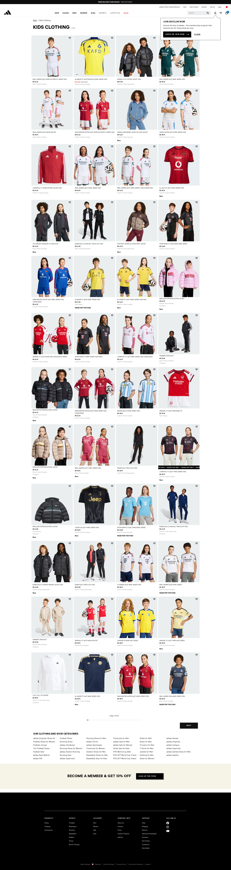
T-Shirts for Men (147, 749)
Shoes (47, 823)
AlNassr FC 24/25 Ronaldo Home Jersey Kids (91, 79)
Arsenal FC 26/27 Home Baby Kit (170, 411)
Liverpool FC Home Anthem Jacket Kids (47, 188)
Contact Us (145, 844)
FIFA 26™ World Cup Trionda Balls (125, 755)
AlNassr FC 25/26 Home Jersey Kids (87, 299)
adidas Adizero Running (70, 752)
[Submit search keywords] (207, 13)
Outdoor (71, 837)
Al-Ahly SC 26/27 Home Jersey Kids (171, 188)
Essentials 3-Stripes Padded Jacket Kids (48, 585)
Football (72, 823)
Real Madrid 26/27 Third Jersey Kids (88, 468)
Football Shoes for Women (44, 742)
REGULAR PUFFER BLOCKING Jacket (172, 298)
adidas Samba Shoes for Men (178, 752)
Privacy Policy (121, 864)
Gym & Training (74, 844)
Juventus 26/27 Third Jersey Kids (87, 527)
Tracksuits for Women (95, 749)
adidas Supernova (67, 759)
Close (197, 34)
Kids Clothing (45, 21)
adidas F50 (37, 759)
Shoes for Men (146, 742)
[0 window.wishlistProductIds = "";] (221, 13)
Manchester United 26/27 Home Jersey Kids (133, 696)
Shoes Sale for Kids (121, 749)
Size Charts (146, 841)
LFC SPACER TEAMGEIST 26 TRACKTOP (45, 244)
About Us (121, 823)
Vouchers (145, 837)
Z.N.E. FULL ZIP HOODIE (40, 695)
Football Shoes (66, 738)
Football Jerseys (40, 745)
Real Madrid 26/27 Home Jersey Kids (88, 188)
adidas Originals (173, 742)
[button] (57, 13)
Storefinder (146, 848)
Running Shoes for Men (96, 738)
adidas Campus (172, 745)
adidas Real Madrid (41, 755)
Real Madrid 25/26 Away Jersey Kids (172, 696)
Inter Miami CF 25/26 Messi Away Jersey (173, 244)
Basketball (72, 834)
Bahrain (98, 864)
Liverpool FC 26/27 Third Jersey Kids (172, 472)
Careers (120, 826)
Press (120, 830)
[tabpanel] (115, 384)
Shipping (145, 826)
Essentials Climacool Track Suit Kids (89, 244)
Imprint (148, 864)
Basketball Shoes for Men (97, 755)
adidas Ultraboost (67, 745)
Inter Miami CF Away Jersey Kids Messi (89, 357)
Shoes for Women (147, 759)
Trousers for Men (147, 745)
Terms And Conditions (135, 864)
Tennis (71, 841)
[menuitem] (57, 13)
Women (95, 826)
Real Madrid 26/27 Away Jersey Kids (172, 79)
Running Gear (65, 755)
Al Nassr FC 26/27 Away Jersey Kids (87, 696)
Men (94, 823)
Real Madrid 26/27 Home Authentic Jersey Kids (50, 79)
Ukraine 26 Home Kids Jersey (127, 640)
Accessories (49, 830)
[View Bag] (226, 13)
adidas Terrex (92, 742)
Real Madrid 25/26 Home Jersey (170, 585)
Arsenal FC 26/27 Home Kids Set (86, 640)
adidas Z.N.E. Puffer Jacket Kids (129, 79)
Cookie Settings (108, 864)
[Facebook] (167, 823)
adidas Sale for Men (121, 742)
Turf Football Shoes (41, 749)
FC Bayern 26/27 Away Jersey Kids (129, 585)
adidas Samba (172, 738)
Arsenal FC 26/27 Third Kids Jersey (172, 640)
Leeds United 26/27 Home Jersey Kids (172, 132)
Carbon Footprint (123, 834)
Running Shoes (66, 742)
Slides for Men (146, 738)
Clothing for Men (147, 755)
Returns (144, 830)
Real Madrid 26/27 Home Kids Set (44, 132)
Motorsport (73, 826)
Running (72, 830)
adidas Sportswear (94, 745)
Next (188, 725)
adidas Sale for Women (122, 745)
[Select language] (227, 7)
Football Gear (38, 752)
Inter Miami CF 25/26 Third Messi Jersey (131, 527)
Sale (94, 834)
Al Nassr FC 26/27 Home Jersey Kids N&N (131, 299)
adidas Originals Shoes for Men (45, 738)
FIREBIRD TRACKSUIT (166, 356)
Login (220, 7)
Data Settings (85, 864)
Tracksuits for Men (121, 738)
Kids (35, 21)
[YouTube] (167, 831)
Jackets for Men (146, 752)
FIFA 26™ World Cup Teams (124, 759)
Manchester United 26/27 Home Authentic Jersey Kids (95, 132)
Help (143, 823)
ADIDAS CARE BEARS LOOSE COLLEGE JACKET (132, 132)
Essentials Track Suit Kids (127, 468)
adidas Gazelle (172, 755)
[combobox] (199, 13)
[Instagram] (167, 827)
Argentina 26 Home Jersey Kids (128, 411)
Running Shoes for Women (71, 749)
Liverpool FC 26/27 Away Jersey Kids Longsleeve (135, 357)
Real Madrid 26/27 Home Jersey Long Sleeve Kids (135, 188)
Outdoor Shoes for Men (96, 752)
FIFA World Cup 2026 (122, 752)
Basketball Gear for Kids (96, 759)
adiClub (120, 837)
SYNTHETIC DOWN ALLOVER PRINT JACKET (131, 244)
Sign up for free (147, 776)
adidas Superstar (173, 749)
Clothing (47, 826)
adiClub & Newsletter (149, 834)
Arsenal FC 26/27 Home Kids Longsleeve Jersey (50, 357)
